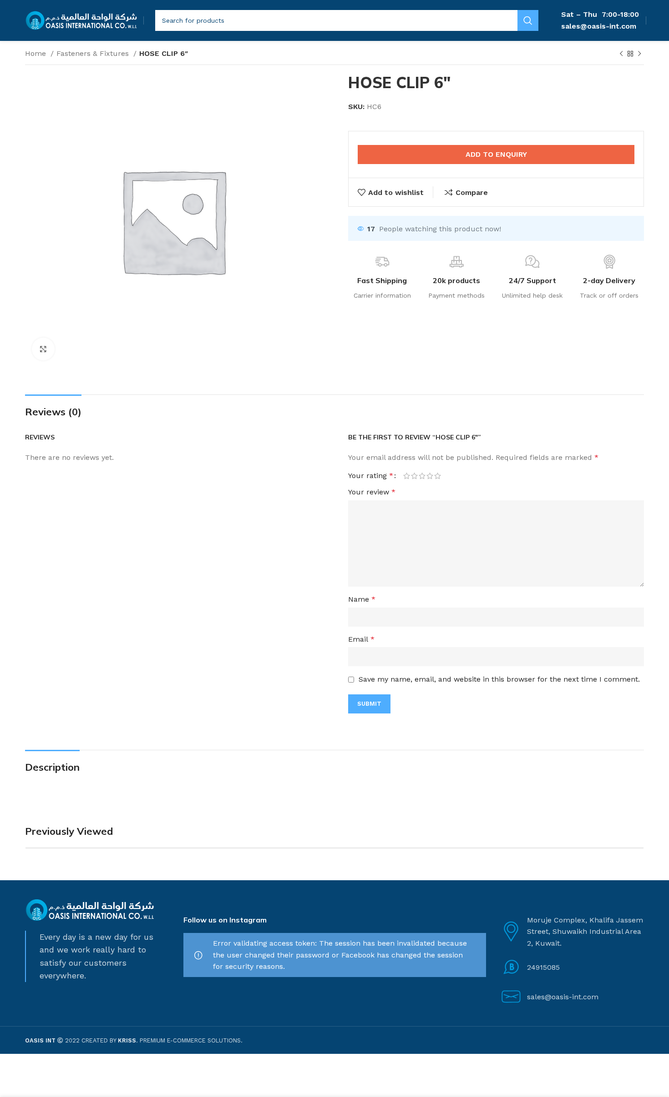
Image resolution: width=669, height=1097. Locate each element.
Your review (371, 492)
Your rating (370, 475)
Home (36, 53)
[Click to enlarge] (43, 349)
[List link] (572, 967)
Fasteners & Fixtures (93, 53)
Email (361, 639)
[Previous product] (621, 54)
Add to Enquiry (496, 154)
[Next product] (639, 54)
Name (361, 599)
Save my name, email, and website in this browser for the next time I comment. (499, 679)
